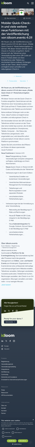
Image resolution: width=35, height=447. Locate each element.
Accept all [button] (12, 440)
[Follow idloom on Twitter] (9, 311)
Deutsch (6, 349)
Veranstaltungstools (7, 364)
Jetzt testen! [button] (6, 285)
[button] (5, 346)
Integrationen (5, 369)
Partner (3, 413)
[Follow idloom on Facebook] (13, 311)
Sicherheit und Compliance (9, 377)
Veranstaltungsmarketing (8, 367)
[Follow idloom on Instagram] (17, 311)
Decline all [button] (23, 440)
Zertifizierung (5, 372)
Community (4, 374)
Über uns (4, 405)
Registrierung (5, 361)
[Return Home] (6, 3)
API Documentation (7, 395)
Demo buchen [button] (9, 322)
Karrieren (4, 411)
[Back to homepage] (7, 336)
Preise (3, 390)
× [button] (33, 419)
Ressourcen (4, 392)
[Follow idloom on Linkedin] (5, 311)
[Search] (28, 3)
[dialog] (17, 432)
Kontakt (3, 408)
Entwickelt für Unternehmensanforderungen (14, 379)
